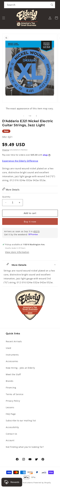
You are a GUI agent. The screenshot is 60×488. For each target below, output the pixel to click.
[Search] (52, 5)
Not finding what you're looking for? (25, 447)
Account (10, 440)
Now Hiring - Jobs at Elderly (20, 367)
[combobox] (29, 5)
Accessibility (12, 427)
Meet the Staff (13, 374)
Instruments (12, 354)
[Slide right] (36, 116)
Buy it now (30, 221)
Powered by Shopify (42, 482)
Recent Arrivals (14, 341)
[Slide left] (23, 116)
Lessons (10, 407)
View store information (17, 252)
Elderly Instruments (24, 482)
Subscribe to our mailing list (21, 420)
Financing (11, 387)
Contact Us (11, 433)
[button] (3, 18)
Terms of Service (14, 394)
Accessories (12, 361)
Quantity (6, 196)
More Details (12, 189)
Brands (9, 381)
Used (8, 348)
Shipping (5, 150)
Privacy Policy (13, 400)
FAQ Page (11, 414)
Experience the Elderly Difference (20, 160)
